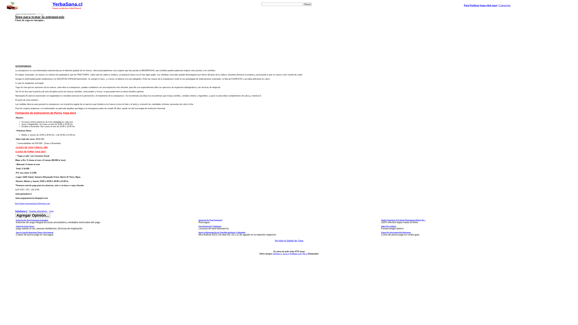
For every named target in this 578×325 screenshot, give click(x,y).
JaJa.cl (286, 254)
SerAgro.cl (277, 254)
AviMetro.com (296, 254)
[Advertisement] (188, 43)
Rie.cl (304, 254)
